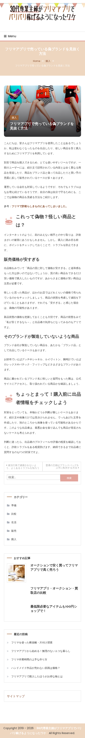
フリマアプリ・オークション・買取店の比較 (54, 591)
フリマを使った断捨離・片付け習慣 (31, 642)
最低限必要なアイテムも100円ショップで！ (53, 609)
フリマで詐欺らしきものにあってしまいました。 (40, 206)
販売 (13, 531)
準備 (13, 505)
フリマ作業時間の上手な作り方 (29, 659)
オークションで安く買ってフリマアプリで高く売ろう (54, 567)
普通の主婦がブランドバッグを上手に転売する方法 (62, 466)
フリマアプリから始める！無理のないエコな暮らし (40, 651)
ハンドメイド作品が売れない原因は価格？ (35, 668)
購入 (14, 117)
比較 (13, 514)
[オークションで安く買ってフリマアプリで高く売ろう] (16, 573)
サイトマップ (16, 696)
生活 (13, 522)
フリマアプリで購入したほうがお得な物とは (37, 676)
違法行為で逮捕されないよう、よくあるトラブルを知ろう (22, 466)
